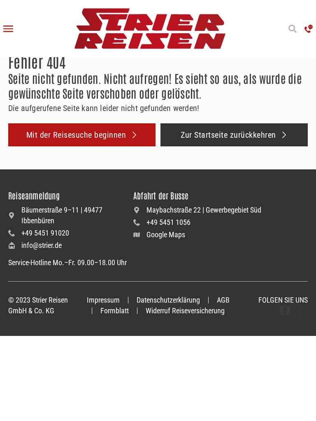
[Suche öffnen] (292, 28)
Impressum (103, 300)
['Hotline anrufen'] (308, 29)
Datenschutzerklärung (168, 300)
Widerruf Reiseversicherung (185, 310)
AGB (223, 300)
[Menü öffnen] (8, 29)
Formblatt (114, 310)
